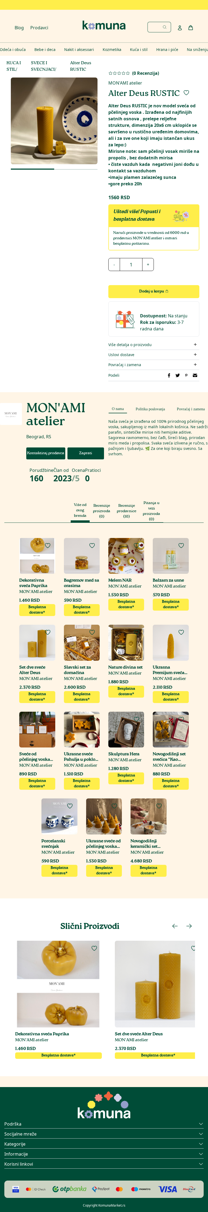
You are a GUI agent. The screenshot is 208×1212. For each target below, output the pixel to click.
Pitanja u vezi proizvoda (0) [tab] (151, 511)
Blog (19, 28)
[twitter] (178, 375)
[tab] (118, 408)
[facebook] (169, 375)
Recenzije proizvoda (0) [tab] (101, 511)
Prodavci (39, 28)
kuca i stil (13, 66)
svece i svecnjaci (43, 66)
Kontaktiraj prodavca (45, 453)
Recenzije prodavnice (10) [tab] (126, 511)
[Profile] (180, 28)
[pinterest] (186, 375)
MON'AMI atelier (125, 83)
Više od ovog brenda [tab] (80, 510)
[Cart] (190, 27)
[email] (195, 375)
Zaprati (85, 453)
